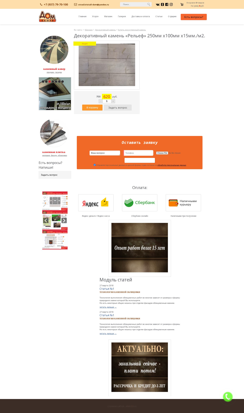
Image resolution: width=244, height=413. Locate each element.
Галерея (122, 16)
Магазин (108, 16)
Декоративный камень (105, 30)
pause (55, 93)
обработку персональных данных (171, 165)
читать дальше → (108, 307)
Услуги (95, 16)
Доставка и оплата (140, 16)
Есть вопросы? (193, 17)
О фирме (172, 16)
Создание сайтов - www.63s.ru (122, 406)
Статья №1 (107, 289)
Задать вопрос (49, 174)
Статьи (158, 16)
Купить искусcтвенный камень (132, 30)
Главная (82, 16)
